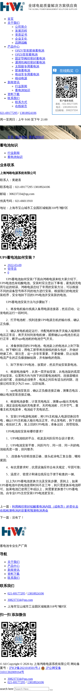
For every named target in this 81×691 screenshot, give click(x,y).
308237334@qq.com (20, 599)
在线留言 (21, 106)
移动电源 (21, 78)
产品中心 (14, 46)
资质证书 (21, 34)
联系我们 (14, 98)
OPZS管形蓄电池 (26, 54)
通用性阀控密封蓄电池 (30, 62)
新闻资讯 (14, 82)
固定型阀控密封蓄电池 (30, 58)
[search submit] (51, 689)
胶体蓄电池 (22, 70)
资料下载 (14, 94)
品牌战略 (21, 42)
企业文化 (21, 38)
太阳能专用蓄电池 (27, 66)
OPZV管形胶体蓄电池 (29, 50)
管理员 (12, 268)
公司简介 (21, 26)
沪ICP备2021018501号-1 (24, 667)
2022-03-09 (14, 265)
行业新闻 (21, 86)
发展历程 (21, 30)
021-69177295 (9, 112)
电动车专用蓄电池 (27, 74)
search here (6, 688)
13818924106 (28, 112)
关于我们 (14, 22)
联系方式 (21, 102)
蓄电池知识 (22, 90)
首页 (11, 18)
